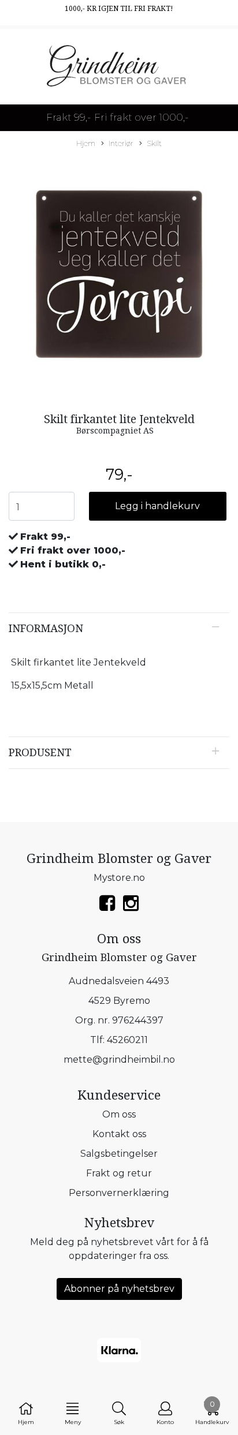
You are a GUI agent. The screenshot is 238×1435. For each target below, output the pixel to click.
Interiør (121, 143)
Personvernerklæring (119, 1192)
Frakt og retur (119, 1173)
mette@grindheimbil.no (119, 1059)
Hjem (85, 143)
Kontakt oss (119, 1133)
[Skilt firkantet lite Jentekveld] (119, 276)
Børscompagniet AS (115, 430)
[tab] (119, 628)
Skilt (154, 143)
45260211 (127, 1039)
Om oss (119, 1114)
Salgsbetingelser (119, 1153)
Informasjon (46, 628)
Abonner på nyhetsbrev (119, 1288)
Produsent (40, 752)
